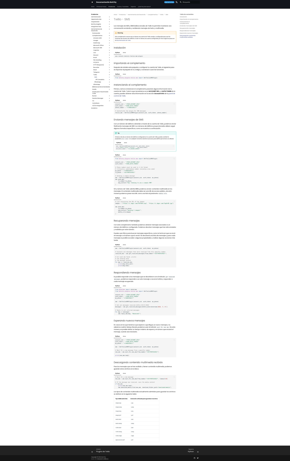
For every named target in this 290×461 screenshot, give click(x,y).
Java (124, 52)
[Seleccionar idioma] (176, 2)
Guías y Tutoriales (123, 6)
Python (117, 52)
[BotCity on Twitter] (197, 458)
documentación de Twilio (123, 40)
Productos (112, 6)
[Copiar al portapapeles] (174, 56)
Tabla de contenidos (186, 14)
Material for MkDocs (102, 459)
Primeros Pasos (101, 6)
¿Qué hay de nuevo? (144, 6)
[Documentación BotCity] (92, 2)
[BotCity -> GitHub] (194, 458)
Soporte (133, 6)
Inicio (92, 6)
